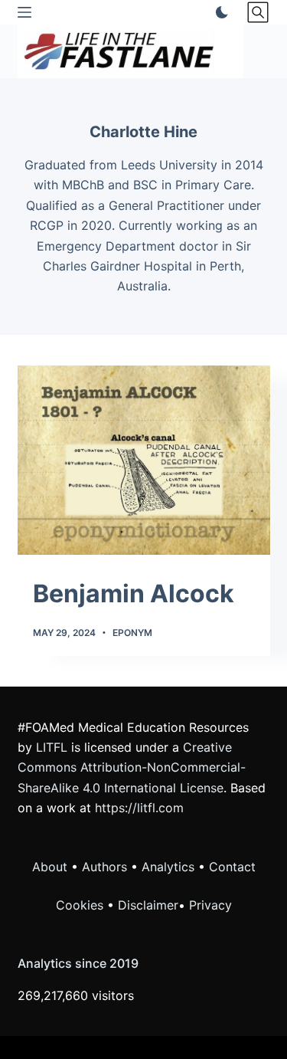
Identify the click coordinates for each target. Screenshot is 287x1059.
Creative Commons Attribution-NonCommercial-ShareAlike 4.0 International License (132, 767)
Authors (104, 866)
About (49, 866)
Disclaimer (148, 905)
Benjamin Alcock (133, 593)
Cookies (81, 905)
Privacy (210, 905)
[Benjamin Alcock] (144, 461)
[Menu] (24, 12)
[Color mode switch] (218, 12)
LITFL (51, 747)
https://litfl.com (139, 807)
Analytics (168, 866)
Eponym (132, 632)
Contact (232, 866)
